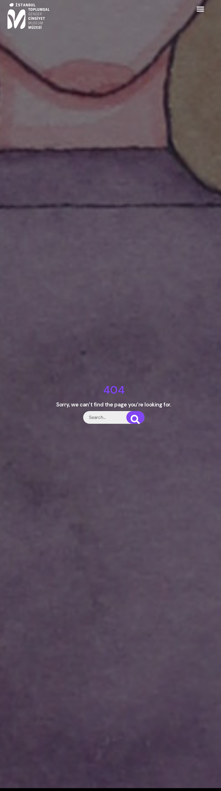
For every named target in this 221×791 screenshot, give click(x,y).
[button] (200, 9)
